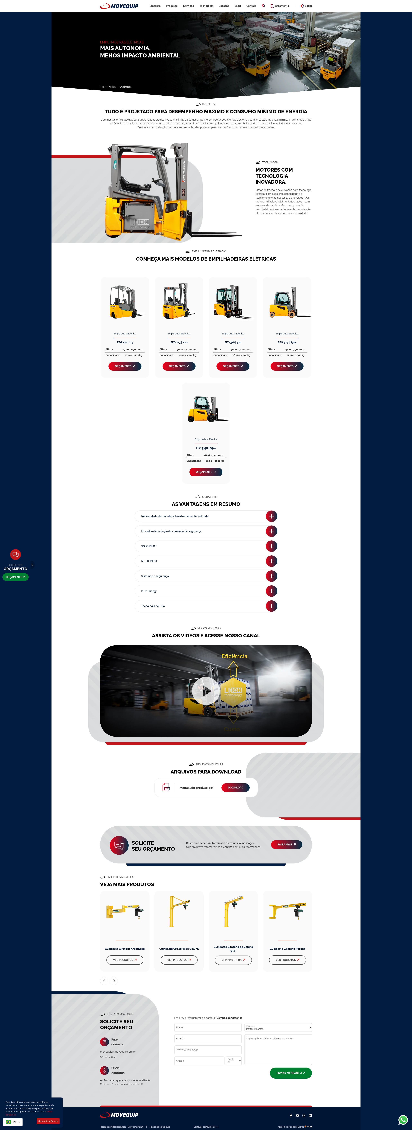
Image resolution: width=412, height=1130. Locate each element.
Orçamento (282, 5)
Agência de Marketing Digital (291, 1127)
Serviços (188, 5)
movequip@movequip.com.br (118, 1051)
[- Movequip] (119, 6)
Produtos (172, 5)
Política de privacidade (160, 1127)
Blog (238, 5)
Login (308, 5)
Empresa (155, 5)
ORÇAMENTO (123, 366)
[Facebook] (291, 1115)
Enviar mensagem (289, 1073)
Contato (251, 5)
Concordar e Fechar (48, 1121)
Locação (224, 5)
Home (103, 87)
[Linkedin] (310, 1115)
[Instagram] (303, 1115)
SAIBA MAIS (285, 844)
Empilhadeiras (126, 87)
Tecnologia (206, 5)
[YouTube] (297, 1115)
